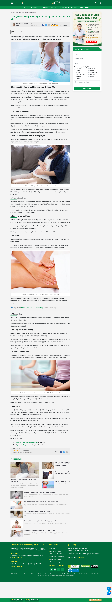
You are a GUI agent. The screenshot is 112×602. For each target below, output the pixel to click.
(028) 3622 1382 (17, 566)
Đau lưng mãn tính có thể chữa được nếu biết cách (62, 482)
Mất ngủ (92, 74)
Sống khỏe (53, 7)
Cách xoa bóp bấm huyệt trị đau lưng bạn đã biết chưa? (40, 492)
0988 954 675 (80, 557)
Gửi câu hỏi (87, 88)
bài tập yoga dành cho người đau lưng (26, 442)
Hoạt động (74, 7)
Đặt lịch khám (96, 600)
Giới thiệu (52, 548)
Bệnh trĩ (92, 71)
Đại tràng (92, 76)
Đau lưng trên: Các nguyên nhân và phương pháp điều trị (40, 521)
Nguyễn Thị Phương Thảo (22, 24)
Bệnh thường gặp (35, 7)
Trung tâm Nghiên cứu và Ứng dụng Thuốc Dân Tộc (56, 2)
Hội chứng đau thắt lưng (30, 12)
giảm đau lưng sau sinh (24, 445)
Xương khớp (22, 12)
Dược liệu (45, 7)
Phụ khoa (78, 76)
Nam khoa (78, 69)
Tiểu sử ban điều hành (56, 554)
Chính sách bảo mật (55, 559)
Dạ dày (78, 73)
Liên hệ (87, 7)
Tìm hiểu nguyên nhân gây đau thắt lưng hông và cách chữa (41, 501)
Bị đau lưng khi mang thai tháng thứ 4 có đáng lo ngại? (39, 530)
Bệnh (17, 12)
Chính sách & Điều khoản (57, 556)
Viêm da (92, 69)
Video (81, 7)
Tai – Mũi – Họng (80, 74)
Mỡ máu (78, 78)
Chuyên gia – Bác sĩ (55, 551)
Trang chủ (25, 7)
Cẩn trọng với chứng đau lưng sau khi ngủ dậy (37, 511)
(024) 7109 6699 (17, 557)
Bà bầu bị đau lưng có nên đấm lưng (32, 308)
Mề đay (78, 71)
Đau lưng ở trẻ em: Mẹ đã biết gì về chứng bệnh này (62, 472)
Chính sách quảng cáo (56, 562)
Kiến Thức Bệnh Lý (64, 7)
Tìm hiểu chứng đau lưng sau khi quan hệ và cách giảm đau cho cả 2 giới (62, 464)
